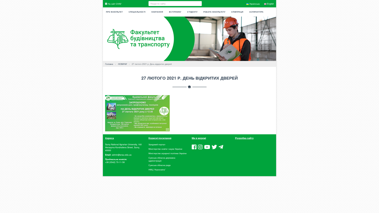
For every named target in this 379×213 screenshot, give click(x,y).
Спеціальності (137, 12)
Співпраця (237, 12)
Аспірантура (256, 12)
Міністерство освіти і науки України (165, 148)
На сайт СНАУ (114, 3)
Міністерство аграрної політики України (167, 153)
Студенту (192, 12)
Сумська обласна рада (159, 165)
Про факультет (114, 12)
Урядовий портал (156, 144)
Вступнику (175, 12)
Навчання (157, 12)
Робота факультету (214, 12)
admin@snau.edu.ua (121, 154)
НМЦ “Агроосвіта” (157, 169)
